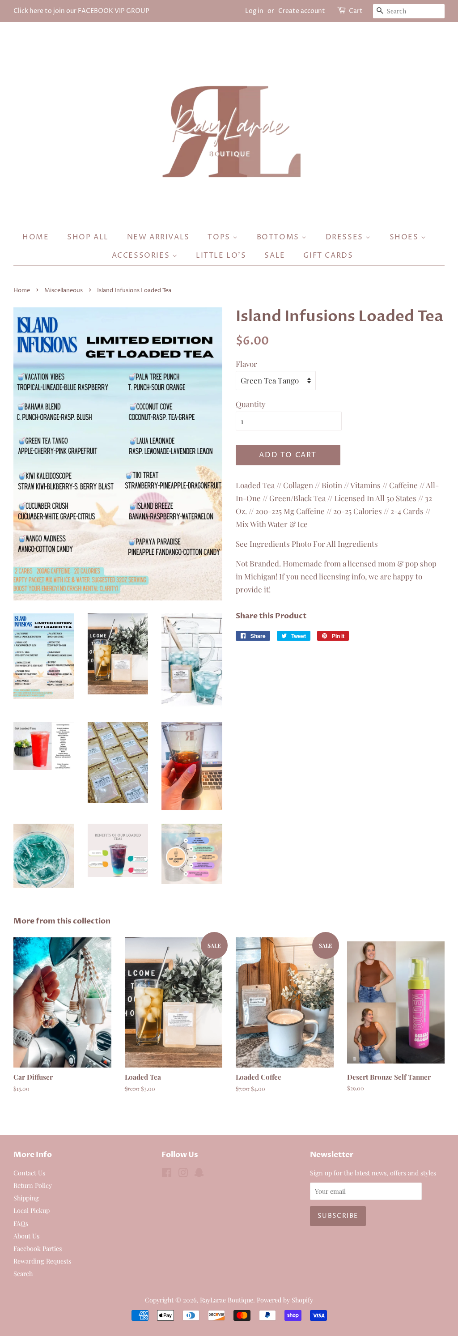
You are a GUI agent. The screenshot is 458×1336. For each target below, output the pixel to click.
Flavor (246, 364)
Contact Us (29, 1172)
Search (23, 1273)
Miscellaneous (63, 290)
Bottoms (279, 237)
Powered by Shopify (285, 1299)
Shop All (88, 237)
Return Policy (32, 1185)
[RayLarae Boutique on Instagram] (183, 1174)
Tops (220, 237)
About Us (26, 1235)
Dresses (346, 237)
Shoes (405, 237)
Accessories (142, 255)
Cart (356, 11)
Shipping (26, 1197)
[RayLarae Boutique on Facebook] (166, 1174)
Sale (274, 255)
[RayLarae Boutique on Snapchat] (199, 1174)
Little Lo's (221, 255)
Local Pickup (31, 1210)
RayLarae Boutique (226, 1299)
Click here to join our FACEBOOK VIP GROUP (81, 11)
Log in (254, 11)
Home (35, 237)
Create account (301, 11)
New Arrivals (158, 237)
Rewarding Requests (42, 1260)
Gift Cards (328, 255)
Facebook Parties (37, 1248)
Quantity (251, 404)
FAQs (20, 1223)
